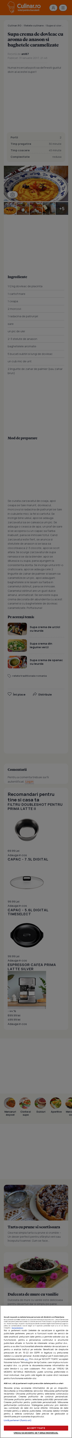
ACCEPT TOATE (36, 1428)
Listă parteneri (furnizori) (17, 1420)
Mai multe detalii (17, 1328)
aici (26, 1359)
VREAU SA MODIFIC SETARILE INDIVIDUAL (36, 1432)
